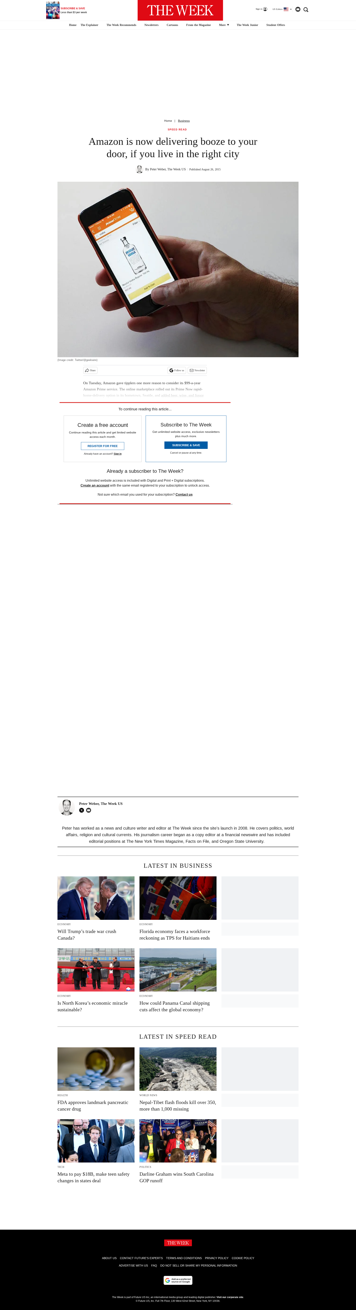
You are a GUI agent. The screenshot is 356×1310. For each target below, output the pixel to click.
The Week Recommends (121, 25)
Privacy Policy (216, 1258)
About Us (109, 1258)
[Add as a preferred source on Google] (178, 1280)
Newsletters (151, 25)
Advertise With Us (133, 1265)
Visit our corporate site (230, 1297)
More (222, 25)
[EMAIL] (89, 810)
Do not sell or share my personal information (198, 1265)
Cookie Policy (243, 1258)
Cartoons (172, 25)
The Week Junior (247, 25)
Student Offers (275, 25)
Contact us (184, 494)
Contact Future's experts (141, 1258)
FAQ (154, 1265)
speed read (177, 129)
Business (184, 120)
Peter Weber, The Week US (168, 169)
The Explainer (89, 25)
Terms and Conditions (184, 1258)
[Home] (72, 25)
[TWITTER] (82, 810)
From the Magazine (198, 25)
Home (168, 120)
